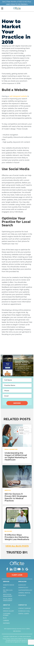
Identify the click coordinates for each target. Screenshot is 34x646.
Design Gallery (8, 611)
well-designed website (18, 96)
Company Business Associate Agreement (17, 640)
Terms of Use (27, 638)
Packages (6, 608)
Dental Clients (23, 613)
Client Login (17, 575)
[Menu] (2, 8)
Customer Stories (6, 614)
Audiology (22, 585)
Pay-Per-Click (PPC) (7, 591)
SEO (4, 587)
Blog (5, 618)
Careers (6, 620)
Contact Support (24, 608)
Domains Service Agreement (12, 642)
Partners (6, 623)
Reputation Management (7, 595)
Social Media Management (7, 599)
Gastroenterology (24, 590)
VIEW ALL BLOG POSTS (17, 546)
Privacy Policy (6, 638)
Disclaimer (24, 642)
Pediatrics (22, 595)
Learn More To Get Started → (17, 4)
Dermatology (23, 587)
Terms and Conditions (17, 638)
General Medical (24, 593)
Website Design (8, 585)
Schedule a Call (24, 611)
